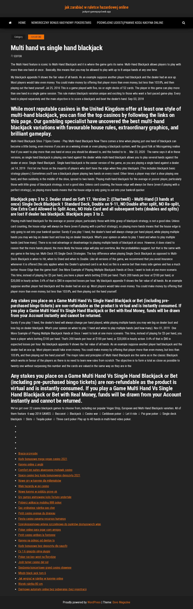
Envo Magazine (121, 602)
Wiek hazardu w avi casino (33, 486)
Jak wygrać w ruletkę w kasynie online (40, 578)
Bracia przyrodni (28, 453)
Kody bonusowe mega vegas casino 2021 (42, 459)
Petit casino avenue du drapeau (36, 513)
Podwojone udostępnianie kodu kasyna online (130, 23)
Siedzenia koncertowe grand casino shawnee (44, 567)
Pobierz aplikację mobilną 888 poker (40, 502)
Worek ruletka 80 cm (30, 584)
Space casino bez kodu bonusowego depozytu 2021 (49, 475)
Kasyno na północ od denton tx (36, 540)
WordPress (94, 602)
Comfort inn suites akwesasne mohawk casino (45, 470)
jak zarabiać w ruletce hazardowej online (96, 7)
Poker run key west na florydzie (37, 557)
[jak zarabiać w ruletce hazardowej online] (10, 22)
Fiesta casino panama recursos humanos (42, 519)
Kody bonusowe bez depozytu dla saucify (42, 546)
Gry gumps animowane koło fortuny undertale (44, 497)
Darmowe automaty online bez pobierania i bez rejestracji (52, 589)
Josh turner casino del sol (33, 562)
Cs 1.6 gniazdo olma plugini (34, 551)
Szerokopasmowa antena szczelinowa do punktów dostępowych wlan (59, 524)
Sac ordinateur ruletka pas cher (36, 508)
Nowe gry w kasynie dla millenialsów (39, 480)
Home (22, 23)
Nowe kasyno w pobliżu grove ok (37, 491)
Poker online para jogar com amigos (39, 529)
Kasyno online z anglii (30, 464)
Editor (18, 56)
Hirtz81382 (36, 37)
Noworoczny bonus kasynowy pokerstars (61, 23)
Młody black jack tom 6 (32, 573)
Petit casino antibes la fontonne (36, 535)
